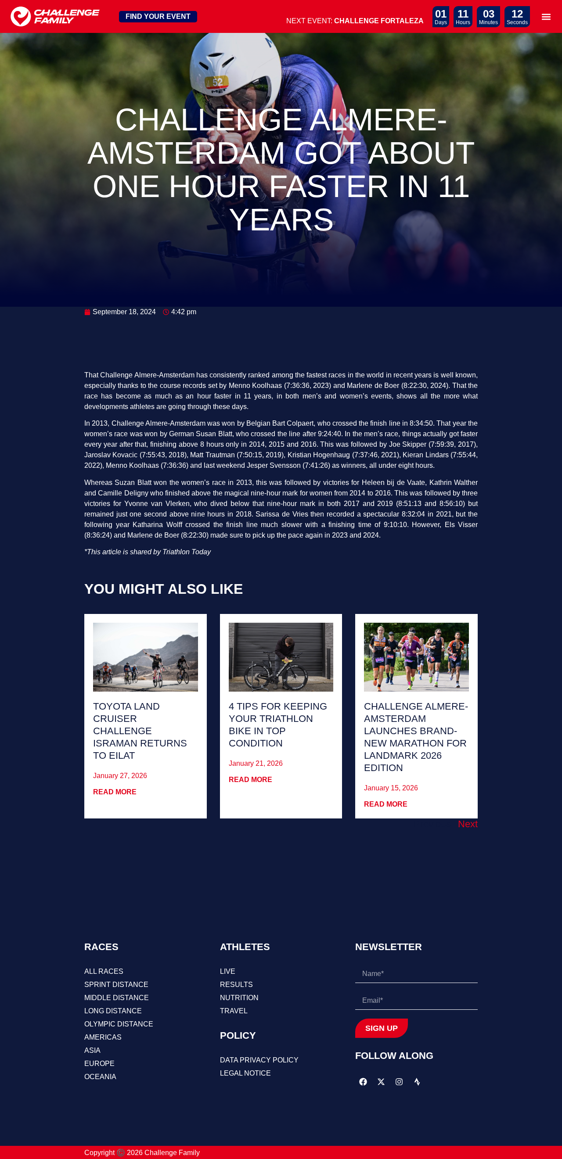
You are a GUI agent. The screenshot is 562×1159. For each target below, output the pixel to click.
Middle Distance (116, 997)
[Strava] (417, 1082)
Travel (234, 1011)
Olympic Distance (118, 1024)
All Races (103, 971)
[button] (546, 16)
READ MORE (115, 792)
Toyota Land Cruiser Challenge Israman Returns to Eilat (140, 731)
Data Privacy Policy (259, 1060)
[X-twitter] (381, 1082)
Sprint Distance (116, 984)
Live (227, 971)
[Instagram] (399, 1082)
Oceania (100, 1076)
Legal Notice (245, 1073)
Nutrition (239, 997)
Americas (103, 1037)
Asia (92, 1050)
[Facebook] (363, 1082)
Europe (99, 1063)
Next (468, 823)
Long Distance (113, 1011)
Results (236, 984)
